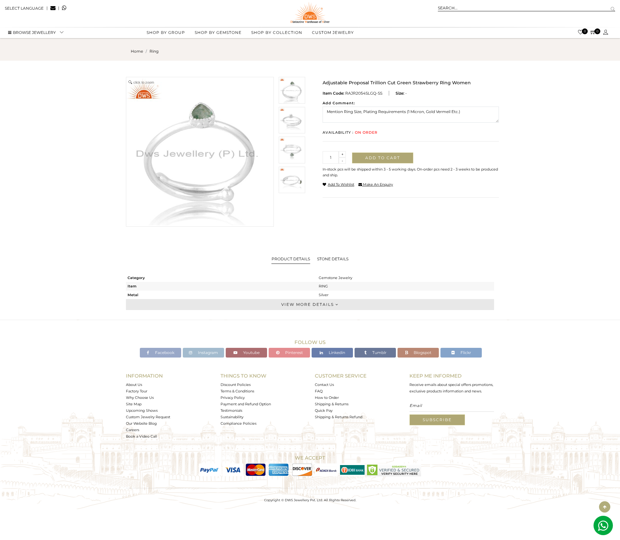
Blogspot (422, 352)
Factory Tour (136, 391)
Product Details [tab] (291, 258)
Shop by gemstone (218, 32)
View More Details (308, 304)
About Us (134, 384)
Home (137, 51)
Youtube (251, 352)
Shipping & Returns (331, 404)
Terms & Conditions (237, 391)
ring (154, 51)
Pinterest (293, 352)
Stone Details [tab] (332, 258)
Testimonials (231, 410)
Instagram (207, 352)
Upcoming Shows (142, 410)
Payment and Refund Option (246, 404)
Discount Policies (236, 384)
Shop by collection (276, 32)
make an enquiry (377, 184)
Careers (132, 430)
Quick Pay (324, 410)
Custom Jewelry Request (148, 417)
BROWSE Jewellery (34, 32)
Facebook (164, 352)
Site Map (133, 404)
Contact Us (324, 384)
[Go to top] (604, 507)
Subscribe (437, 419)
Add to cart (382, 157)
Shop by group (166, 32)
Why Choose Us (140, 397)
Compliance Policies (238, 423)
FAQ (319, 391)
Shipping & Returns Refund (338, 417)
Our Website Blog (141, 423)
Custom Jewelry (333, 32)
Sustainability (232, 417)
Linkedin (336, 352)
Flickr (465, 352)
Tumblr (379, 352)
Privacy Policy (233, 397)
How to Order (327, 397)
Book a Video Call (141, 436)
